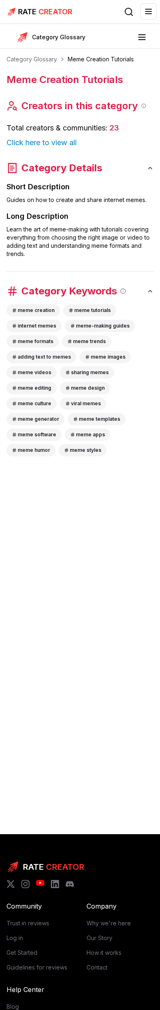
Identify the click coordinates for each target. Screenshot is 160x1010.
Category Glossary (32, 59)
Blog (13, 1006)
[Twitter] (11, 884)
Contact (97, 967)
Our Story (99, 937)
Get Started (22, 952)
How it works (104, 952)
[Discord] (70, 884)
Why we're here (109, 923)
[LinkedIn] (55, 884)
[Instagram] (25, 884)
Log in (15, 937)
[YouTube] (40, 884)
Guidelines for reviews (37, 967)
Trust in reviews (28, 923)
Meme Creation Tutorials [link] (101, 59)
